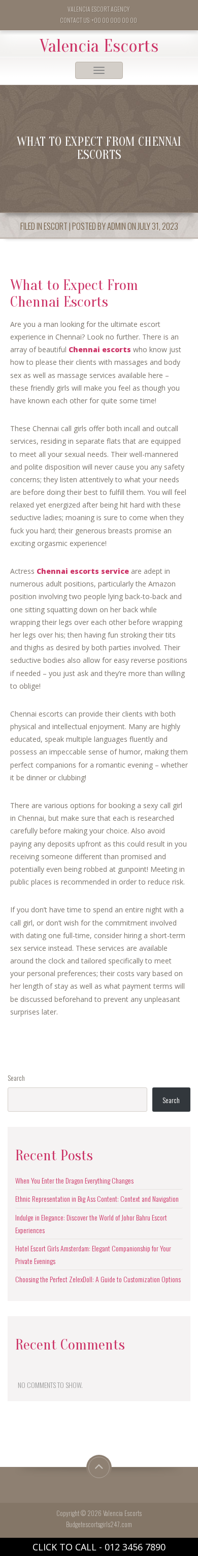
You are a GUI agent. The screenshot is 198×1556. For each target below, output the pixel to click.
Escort (56, 226)
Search (16, 1077)
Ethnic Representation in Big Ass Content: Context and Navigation (97, 1198)
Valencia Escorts (99, 46)
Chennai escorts (100, 349)
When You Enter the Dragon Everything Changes (74, 1180)
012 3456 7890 (135, 1547)
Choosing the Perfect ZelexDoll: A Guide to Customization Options (98, 1279)
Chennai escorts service (83, 571)
